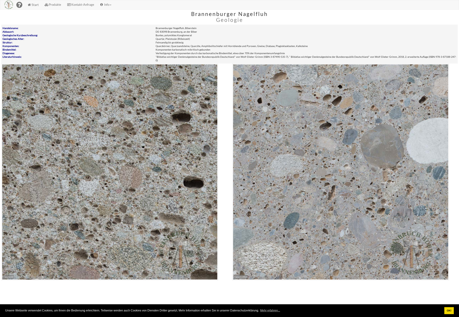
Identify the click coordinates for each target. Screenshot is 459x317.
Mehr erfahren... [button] (270, 310)
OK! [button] (449, 310)
